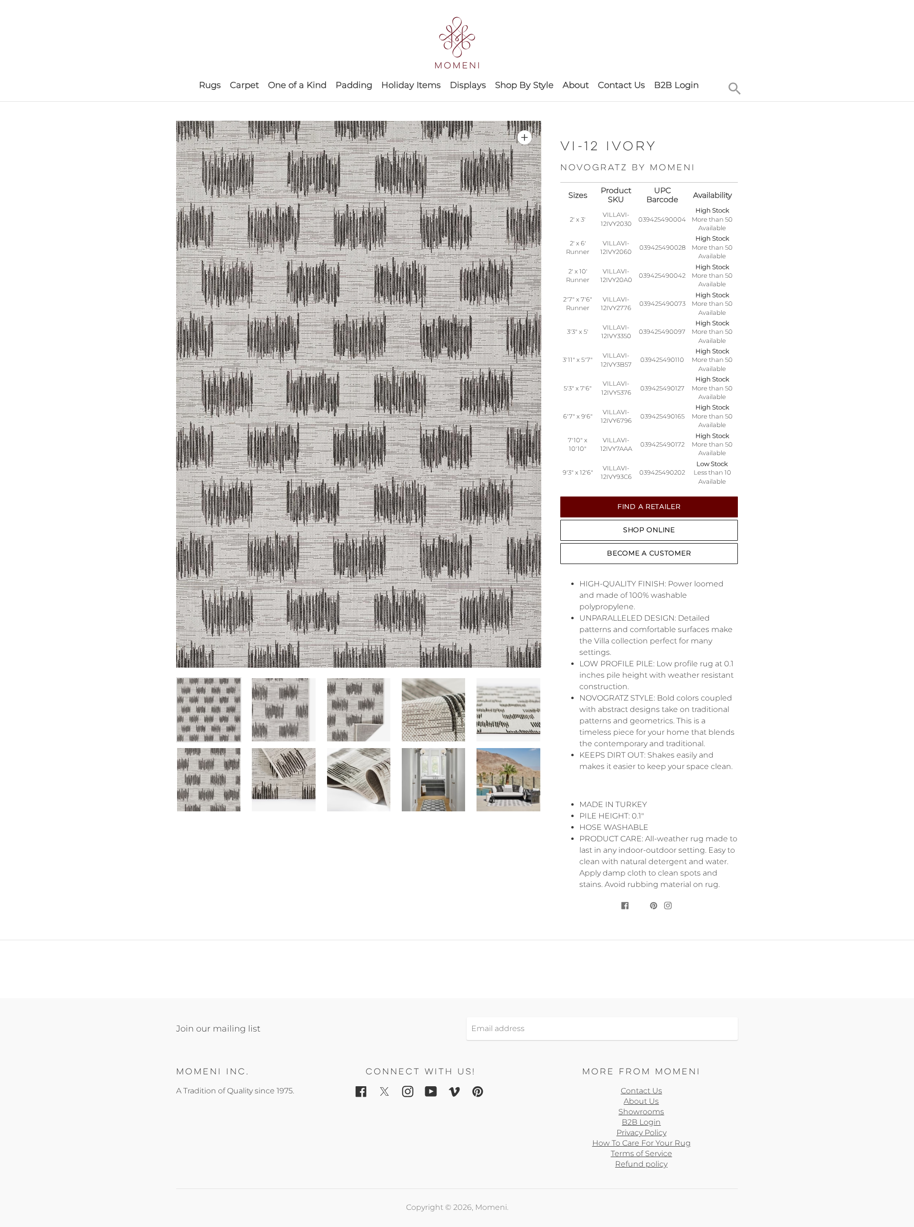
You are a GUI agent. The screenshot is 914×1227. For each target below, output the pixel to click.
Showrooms (641, 1111)
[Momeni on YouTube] (431, 1090)
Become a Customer (649, 553)
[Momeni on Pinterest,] (477, 1090)
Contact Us (621, 85)
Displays (468, 85)
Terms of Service (641, 1153)
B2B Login (676, 85)
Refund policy (641, 1164)
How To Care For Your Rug (641, 1143)
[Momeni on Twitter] (384, 1090)
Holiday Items (411, 85)
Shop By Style (524, 85)
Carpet (244, 85)
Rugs (210, 85)
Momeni (491, 1207)
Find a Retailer (649, 506)
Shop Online (649, 530)
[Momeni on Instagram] (407, 1090)
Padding (354, 85)
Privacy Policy (641, 1132)
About (576, 85)
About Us (641, 1101)
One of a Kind (297, 85)
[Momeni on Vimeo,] (454, 1090)
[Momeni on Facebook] (361, 1090)
